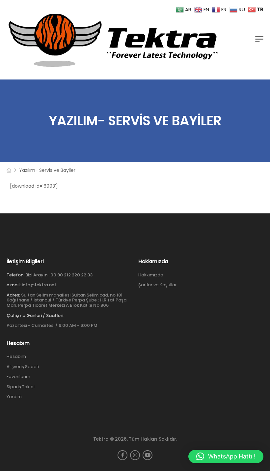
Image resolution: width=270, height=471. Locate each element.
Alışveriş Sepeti (23, 366)
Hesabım (16, 356)
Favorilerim (18, 376)
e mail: (14, 285)
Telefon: (15, 275)
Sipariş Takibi (21, 387)
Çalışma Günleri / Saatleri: (35, 315)
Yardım (14, 396)
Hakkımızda (150, 275)
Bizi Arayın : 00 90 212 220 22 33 (59, 275)
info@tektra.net (39, 285)
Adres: (13, 295)
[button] (225, 456)
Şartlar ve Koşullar (157, 285)
